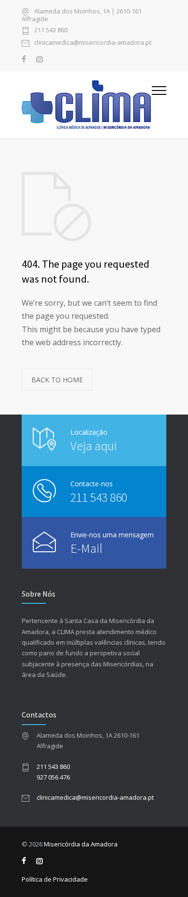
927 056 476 (53, 777)
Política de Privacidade (55, 879)
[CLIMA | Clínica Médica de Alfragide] (87, 104)
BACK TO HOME (57, 379)
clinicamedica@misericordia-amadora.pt (92, 43)
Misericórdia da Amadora (81, 844)
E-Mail (86, 548)
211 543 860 (50, 30)
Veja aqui (93, 446)
